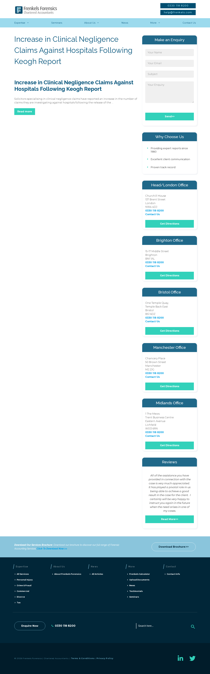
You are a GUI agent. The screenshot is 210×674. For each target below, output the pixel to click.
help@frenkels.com (178, 12)
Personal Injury (25, 580)
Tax (18, 602)
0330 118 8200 (178, 5)
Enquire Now (29, 625)
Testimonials (136, 591)
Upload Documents (139, 580)
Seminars (56, 22)
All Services (23, 574)
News (124, 22)
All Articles (97, 574)
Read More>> (169, 519)
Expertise (19, 22)
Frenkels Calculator (139, 574)
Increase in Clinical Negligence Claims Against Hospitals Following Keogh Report (73, 85)
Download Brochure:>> (174, 546)
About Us (89, 22)
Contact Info (173, 574)
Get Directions (169, 223)
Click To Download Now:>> (52, 548)
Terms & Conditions (83, 658)
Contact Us (189, 22)
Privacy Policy (105, 658)
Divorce (21, 597)
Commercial (23, 591)
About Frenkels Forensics (67, 574)
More (153, 22)
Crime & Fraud (24, 585)
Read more (24, 111)
